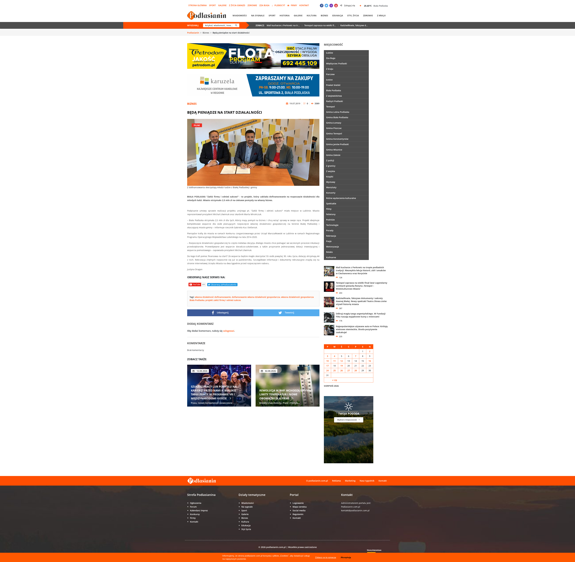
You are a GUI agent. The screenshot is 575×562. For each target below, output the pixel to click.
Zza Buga (264, 5)
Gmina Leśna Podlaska (337, 112)
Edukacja (337, 15)
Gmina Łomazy (333, 122)
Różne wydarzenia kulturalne (341, 198)
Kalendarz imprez (199, 510)
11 (334, 360)
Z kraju (381, 15)
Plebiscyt (279, 5)
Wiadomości (240, 15)
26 (341, 370)
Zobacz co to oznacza (325, 557)
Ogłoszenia (195, 503)
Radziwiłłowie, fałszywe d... (354, 25)
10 (327, 360)
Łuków (329, 52)
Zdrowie (252, 5)
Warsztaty (331, 187)
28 (355, 370)
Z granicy (330, 165)
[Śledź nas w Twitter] (326, 5)
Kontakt (304, 5)
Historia (285, 15)
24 (327, 370)
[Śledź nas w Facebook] (321, 5)
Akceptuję (346, 557)
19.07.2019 (294, 103)
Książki (329, 176)
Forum (193, 506)
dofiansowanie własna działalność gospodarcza (256, 297)
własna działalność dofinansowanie (213, 297)
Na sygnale (257, 15)
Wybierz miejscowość (347, 419)
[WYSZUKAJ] (236, 25)
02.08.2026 (270, 370)
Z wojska (330, 171)
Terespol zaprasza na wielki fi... (320, 25)
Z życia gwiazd (237, 5)
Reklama (336, 480)
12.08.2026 (201, 370)
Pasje (329, 241)
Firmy (294, 5)
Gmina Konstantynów (337, 138)
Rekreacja (331, 235)
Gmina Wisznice (334, 149)
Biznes (324, 15)
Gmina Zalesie (333, 155)
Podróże (330, 219)
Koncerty (330, 192)
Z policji (330, 160)
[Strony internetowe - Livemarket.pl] (376, 552)
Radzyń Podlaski (334, 101)
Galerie (222, 5)
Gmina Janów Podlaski (337, 144)
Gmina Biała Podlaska (337, 117)
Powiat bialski (333, 85)
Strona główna (197, 5)
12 (341, 360)
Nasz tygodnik (367, 480)
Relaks (329, 252)
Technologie (332, 225)
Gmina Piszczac (334, 128)
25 (334, 370)
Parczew (330, 74)
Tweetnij (289, 312)
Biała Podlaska (333, 90)
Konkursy (195, 514)
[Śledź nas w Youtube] (336, 5)
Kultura (312, 15)
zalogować (228, 330)
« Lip (334, 380)
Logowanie (298, 503)
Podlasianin (193, 32)
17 (327, 365)
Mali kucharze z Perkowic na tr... (283, 25)
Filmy (329, 208)
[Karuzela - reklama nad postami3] (253, 85)
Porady (329, 230)
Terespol (330, 106)
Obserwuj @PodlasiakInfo (223, 284)
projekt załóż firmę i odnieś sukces (223, 300)
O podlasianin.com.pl (317, 480)
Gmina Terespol (334, 133)
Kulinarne (331, 257)
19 (341, 365)
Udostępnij (222, 312)
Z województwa (334, 95)
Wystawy (330, 182)
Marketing (350, 480)
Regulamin (298, 514)
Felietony (331, 214)
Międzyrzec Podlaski (336, 63)
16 (370, 360)
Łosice (329, 79)
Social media (299, 510)
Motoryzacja (332, 246)
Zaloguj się (349, 5)
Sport (212, 5)
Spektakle (331, 203)
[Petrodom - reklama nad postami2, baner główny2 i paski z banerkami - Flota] (253, 55)
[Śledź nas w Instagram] (331, 5)
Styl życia (353, 15)
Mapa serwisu (300, 506)
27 (348, 370)
